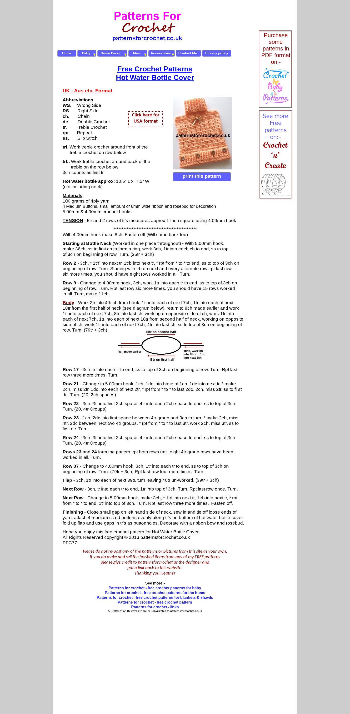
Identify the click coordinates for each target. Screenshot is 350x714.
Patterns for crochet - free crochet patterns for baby (155, 588)
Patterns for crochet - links (155, 607)
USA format (146, 121)
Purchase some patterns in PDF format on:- (275, 48)
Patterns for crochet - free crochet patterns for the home (155, 593)
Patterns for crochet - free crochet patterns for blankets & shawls (155, 597)
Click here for (145, 115)
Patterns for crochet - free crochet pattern (155, 602)
